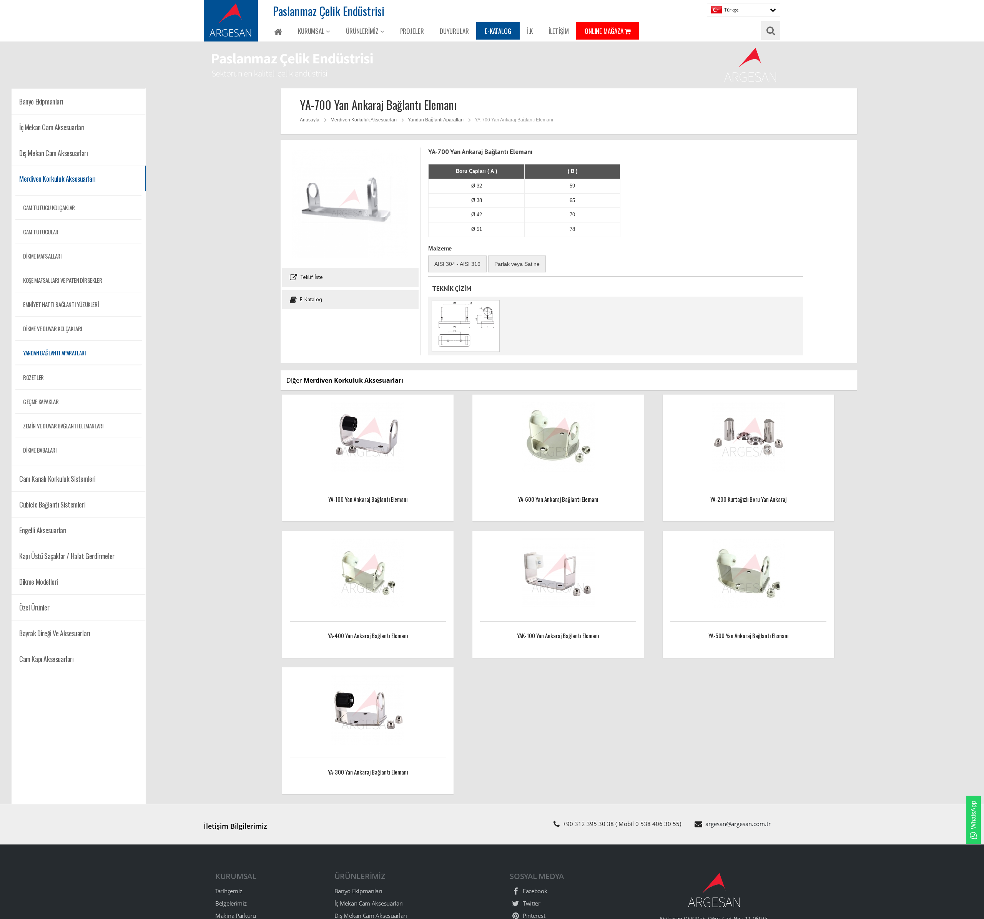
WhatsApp (973, 815)
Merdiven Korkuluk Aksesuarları (364, 120)
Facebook (534, 891)
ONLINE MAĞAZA (605, 31)
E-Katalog (310, 299)
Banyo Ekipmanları (358, 891)
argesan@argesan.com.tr (738, 824)
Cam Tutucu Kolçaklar (49, 207)
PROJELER (412, 31)
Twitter (530, 903)
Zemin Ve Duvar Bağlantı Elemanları (63, 425)
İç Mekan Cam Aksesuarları (368, 903)
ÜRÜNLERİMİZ (363, 31)
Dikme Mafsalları (42, 256)
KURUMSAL (312, 31)
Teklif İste (311, 277)
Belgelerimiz (230, 903)
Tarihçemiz (228, 891)
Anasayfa (309, 120)
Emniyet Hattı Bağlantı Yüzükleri (61, 304)
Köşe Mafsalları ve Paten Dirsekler (62, 280)
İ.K (530, 31)
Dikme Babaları (40, 450)
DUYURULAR (454, 31)
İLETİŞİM (559, 31)
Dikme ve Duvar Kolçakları (52, 328)
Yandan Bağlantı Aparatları (54, 352)
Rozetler (33, 377)
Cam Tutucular (40, 231)
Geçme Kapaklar (40, 401)
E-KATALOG (498, 31)
